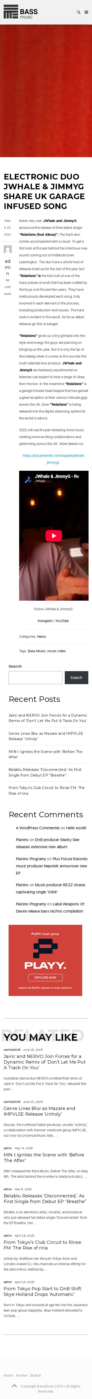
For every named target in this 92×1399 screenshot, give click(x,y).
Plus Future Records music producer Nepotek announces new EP (52, 866)
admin (8, 267)
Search (15, 666)
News (41, 636)
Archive (21, 1375)
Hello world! (76, 828)
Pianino (22, 839)
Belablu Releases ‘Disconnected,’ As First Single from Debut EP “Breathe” (45, 1198)
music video (56, 651)
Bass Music (37, 651)
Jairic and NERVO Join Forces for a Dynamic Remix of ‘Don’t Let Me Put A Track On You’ (45, 1062)
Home (8, 1375)
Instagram (45, 621)
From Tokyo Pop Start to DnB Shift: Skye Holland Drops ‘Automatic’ (43, 1291)
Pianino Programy (31, 859)
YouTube (62, 621)
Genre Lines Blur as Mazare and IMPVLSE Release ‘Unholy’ (39, 1111)
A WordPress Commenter (38, 828)
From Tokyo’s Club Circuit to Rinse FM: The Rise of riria (42, 1245)
